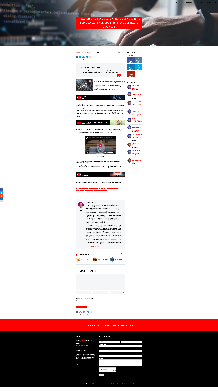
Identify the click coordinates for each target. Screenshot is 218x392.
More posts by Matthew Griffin (93, 246)
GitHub (86, 162)
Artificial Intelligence (101, 85)
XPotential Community (114, 80)
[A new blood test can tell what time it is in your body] (78, 259)
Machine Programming (113, 188)
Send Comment (81, 307)
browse (112, 82)
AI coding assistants (102, 105)
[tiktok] (84, 345)
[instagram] (79, 345)
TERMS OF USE (131, 383)
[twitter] (87, 345)
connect (100, 82)
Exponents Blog (189, 2)
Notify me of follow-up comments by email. (84, 298)
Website (101, 353)
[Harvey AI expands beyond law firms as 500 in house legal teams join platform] (95, 259)
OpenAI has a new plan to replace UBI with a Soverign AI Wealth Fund (137, 120)
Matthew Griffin (80, 52)
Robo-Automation (80, 190)
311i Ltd (84, 383)
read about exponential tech (119, 81)
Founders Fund (93, 104)
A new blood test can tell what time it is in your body (85, 260)
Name (100, 339)
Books (176, 2)
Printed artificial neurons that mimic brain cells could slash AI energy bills (137, 103)
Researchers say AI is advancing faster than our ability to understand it (137, 161)
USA (105, 190)
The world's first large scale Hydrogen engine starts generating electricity (136, 152)
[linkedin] (82, 345)
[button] (121, 253)
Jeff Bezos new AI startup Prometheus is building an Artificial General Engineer (136, 128)
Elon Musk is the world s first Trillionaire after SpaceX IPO (137, 87)
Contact (182, 2)
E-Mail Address (102, 344)
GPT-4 (111, 167)
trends (97, 82)
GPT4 (106, 188)
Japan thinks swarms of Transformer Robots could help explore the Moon (137, 136)
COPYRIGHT (117, 383)
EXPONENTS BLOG (124, 383)
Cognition (101, 91)
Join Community (209, 2)
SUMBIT (101, 374)
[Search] (216, 2)
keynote (107, 82)
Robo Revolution (87, 52)
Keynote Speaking (200, 2)
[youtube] (89, 345)
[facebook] (77, 345)
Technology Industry (98, 190)
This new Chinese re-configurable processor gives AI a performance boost (136, 95)
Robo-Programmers (89, 190)
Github (101, 188)
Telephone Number (103, 349)
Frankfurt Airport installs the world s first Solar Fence (137, 145)
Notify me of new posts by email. (82, 302)
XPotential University (109, 81)
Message (101, 358)
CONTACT (112, 383)
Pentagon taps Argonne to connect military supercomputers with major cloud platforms (136, 112)
